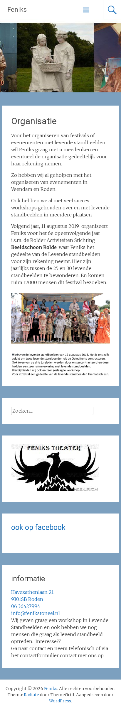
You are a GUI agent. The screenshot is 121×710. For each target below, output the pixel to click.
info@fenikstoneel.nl (35, 613)
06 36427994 (25, 606)
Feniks (17, 9)
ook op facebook (38, 527)
